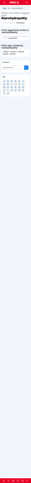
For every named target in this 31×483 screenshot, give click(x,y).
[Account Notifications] (27, 480)
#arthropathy (21, 51)
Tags (4, 8)
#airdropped (6, 51)
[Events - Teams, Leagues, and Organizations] (13, 480)
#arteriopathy (13, 51)
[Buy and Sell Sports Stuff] (18, 480)
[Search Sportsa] (4, 2)
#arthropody (12, 54)
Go (26, 67)
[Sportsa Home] (3, 480)
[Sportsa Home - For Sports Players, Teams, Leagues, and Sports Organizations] (15, 2)
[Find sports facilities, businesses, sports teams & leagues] (22, 480)
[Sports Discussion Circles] (8, 480)
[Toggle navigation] (26, 2)
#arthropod (5, 54)
